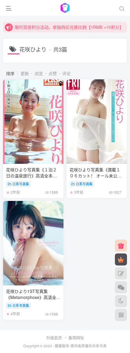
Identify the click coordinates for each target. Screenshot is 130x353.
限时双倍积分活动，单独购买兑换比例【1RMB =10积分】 (69, 27)
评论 (66, 73)
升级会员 (54, 337)
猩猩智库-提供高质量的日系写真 (81, 345)
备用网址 (76, 337)
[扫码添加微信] (121, 287)
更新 (25, 73)
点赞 (52, 73)
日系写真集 (20, 183)
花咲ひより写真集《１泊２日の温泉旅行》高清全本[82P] (32, 178)
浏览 (38, 73)
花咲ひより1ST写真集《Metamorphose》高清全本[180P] (33, 300)
